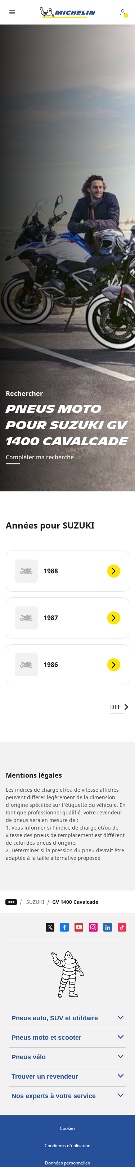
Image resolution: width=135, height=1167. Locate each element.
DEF (115, 707)
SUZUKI (35, 901)
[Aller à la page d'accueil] (67, 12)
